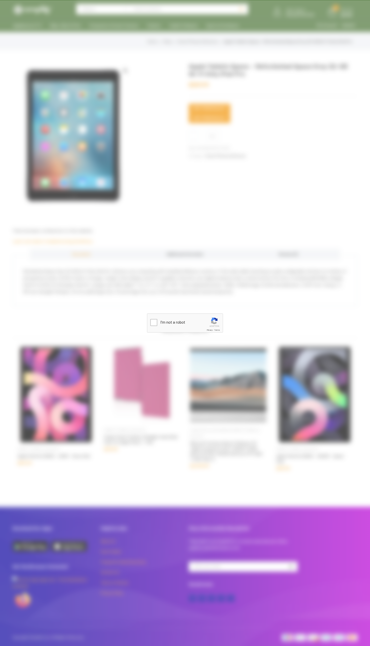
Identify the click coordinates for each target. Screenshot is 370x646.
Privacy (210, 330)
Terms (217, 330)
